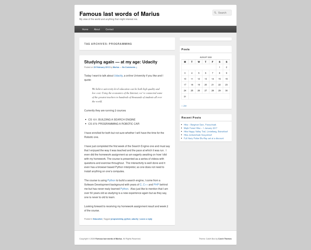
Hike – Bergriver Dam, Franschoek (200, 124)
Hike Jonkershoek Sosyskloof (198, 134)
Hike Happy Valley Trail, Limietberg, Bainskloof (206, 131)
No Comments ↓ (129, 67)
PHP (156, 184)
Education (97, 218)
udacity (135, 218)
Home (85, 29)
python (127, 218)
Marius (116, 67)
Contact (110, 29)
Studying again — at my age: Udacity (120, 62)
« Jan (184, 105)
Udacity (118, 75)
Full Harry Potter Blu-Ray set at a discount (204, 138)
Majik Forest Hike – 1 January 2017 (200, 128)
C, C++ (144, 184)
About (97, 29)
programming (117, 218)
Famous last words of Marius (119, 13)
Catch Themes (225, 238)
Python (111, 180)
